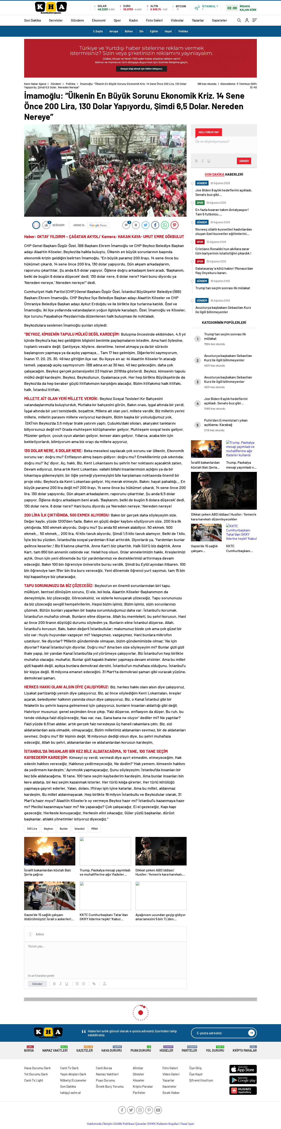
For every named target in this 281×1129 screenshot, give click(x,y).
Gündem (77, 20)
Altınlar (138, 1068)
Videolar (177, 20)
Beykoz (48, 828)
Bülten (129, 31)
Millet (94, 828)
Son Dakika (32, 20)
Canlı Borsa (104, 1068)
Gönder (37, 984)
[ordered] (77, 983)
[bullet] (83, 983)
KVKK (151, 1123)
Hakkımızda (94, 1123)
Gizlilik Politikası (124, 1123)
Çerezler (141, 1123)
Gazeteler (219, 20)
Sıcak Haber (171, 1092)
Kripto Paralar (245, 1048)
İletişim (107, 1123)
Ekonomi (99, 20)
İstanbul (80, 828)
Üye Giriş (195, 1068)
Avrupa (113, 31)
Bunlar (64, 828)
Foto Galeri (154, 20)
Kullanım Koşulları (168, 1123)
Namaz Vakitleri (55, 1048)
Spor (117, 20)
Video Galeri (170, 1074)
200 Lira (32, 828)
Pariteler (189, 1048)
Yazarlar (198, 20)
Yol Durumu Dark (36, 1074)
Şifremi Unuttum (201, 1080)
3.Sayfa (98, 31)
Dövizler (138, 1074)
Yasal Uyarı (187, 1123)
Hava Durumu (111, 1048)
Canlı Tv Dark (69, 1068)
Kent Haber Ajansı (35, 83)
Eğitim (154, 31)
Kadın (133, 20)
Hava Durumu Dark (37, 1068)
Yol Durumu (215, 1048)
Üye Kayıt (196, 1074)
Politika (183, 31)
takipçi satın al (70, 1092)
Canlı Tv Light (33, 1080)
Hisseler (166, 1048)
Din (141, 31)
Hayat (168, 31)
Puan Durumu (141, 1048)
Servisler (56, 20)
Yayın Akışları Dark (73, 1074)
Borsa (29, 1048)
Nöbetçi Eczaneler (73, 1080)
